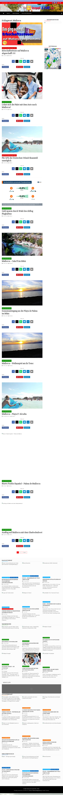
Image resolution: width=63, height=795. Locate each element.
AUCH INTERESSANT (6, 709)
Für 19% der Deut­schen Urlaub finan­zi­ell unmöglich (20, 159)
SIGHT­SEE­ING (15, 13)
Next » (24, 552)
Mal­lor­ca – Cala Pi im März (14, 261)
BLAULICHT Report (5, 577)
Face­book (52, 2)
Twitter (13, 67)
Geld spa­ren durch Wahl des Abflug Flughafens (17, 212)
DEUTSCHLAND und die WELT (9, 48)
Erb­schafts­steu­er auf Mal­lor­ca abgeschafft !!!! (15, 52)
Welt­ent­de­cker (6, 624)
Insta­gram (60, 2)
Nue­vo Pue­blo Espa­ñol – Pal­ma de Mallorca (21, 483)
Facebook (5, 67)
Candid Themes (45, 790)
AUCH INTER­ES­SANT (27, 13)
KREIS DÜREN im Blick (14, 577)
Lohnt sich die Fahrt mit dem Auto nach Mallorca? (19, 106)
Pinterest (20, 67)
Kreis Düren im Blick (8, 754)
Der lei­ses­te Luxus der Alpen (9, 641)
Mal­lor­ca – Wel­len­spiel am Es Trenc (18, 363)
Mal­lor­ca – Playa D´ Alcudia (14, 414)
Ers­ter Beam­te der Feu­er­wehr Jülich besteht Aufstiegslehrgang (10, 581)
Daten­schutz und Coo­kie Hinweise (24, 2)
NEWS (8, 13)
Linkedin (27, 67)
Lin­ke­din (56, 2)
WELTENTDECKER (6, 102)
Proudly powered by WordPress (21, 790)
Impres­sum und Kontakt (13, 2)
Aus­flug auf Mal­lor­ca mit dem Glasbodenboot (22, 532)
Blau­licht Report (7, 560)
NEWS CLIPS (7, 682)
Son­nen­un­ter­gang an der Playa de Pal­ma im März (19, 312)
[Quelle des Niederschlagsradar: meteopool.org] (52, 68)
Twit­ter (54, 2)
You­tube (58, 2)
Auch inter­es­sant (7, 694)
